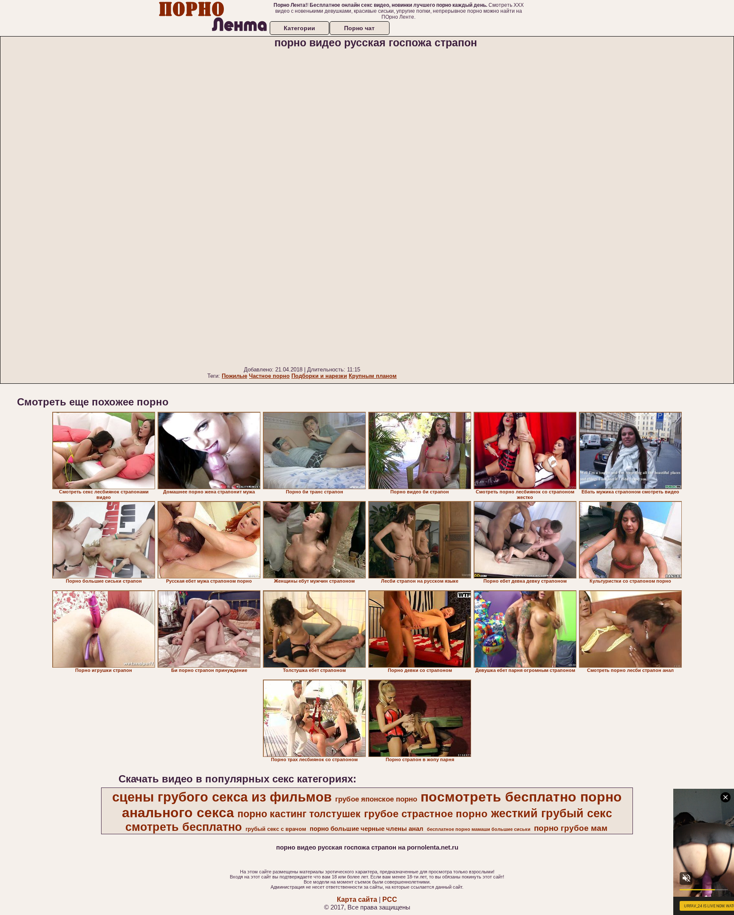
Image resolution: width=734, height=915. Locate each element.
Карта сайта (357, 899)
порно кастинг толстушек (299, 813)
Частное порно (269, 376)
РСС (389, 899)
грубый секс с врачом (276, 829)
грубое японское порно (376, 799)
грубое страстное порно (426, 813)
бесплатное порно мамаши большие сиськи (479, 829)
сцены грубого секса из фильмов (222, 797)
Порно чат (359, 28)
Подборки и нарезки (319, 376)
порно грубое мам (570, 828)
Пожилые (234, 376)
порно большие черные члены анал (366, 828)
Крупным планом (373, 376)
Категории (299, 28)
